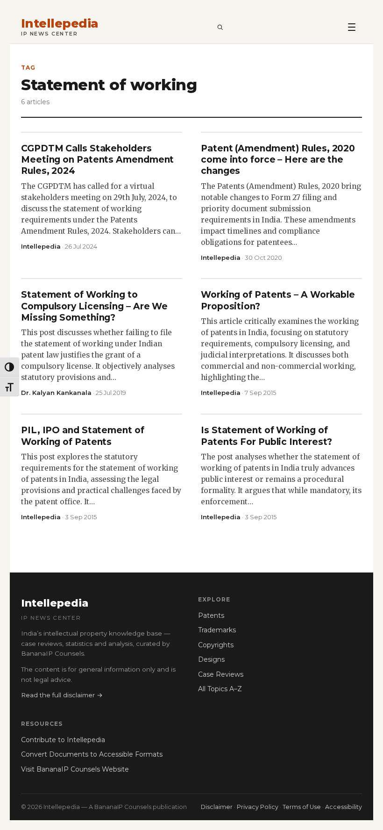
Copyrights (216, 645)
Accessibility (343, 806)
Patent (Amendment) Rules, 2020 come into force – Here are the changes (278, 160)
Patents (211, 615)
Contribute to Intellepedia (63, 740)
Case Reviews (220, 674)
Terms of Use (302, 806)
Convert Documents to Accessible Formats (92, 754)
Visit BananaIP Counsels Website (75, 769)
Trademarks (217, 630)
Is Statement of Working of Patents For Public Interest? (266, 436)
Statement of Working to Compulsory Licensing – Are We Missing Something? (94, 306)
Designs (211, 659)
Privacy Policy (257, 806)
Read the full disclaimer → (62, 695)
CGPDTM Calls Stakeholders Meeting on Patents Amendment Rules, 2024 (97, 160)
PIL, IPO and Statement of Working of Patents (82, 436)
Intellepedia (60, 23)
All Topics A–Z (220, 689)
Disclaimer (217, 806)
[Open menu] (351, 26)
